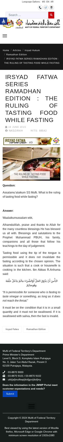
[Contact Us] (40, 7)
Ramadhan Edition (36, 329)
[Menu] (5, 35)
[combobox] (27, 15)
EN (47, 2)
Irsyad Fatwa (12, 329)
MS (43, 2)
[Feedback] (46, 7)
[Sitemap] (51, 7)
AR (52, 2)
